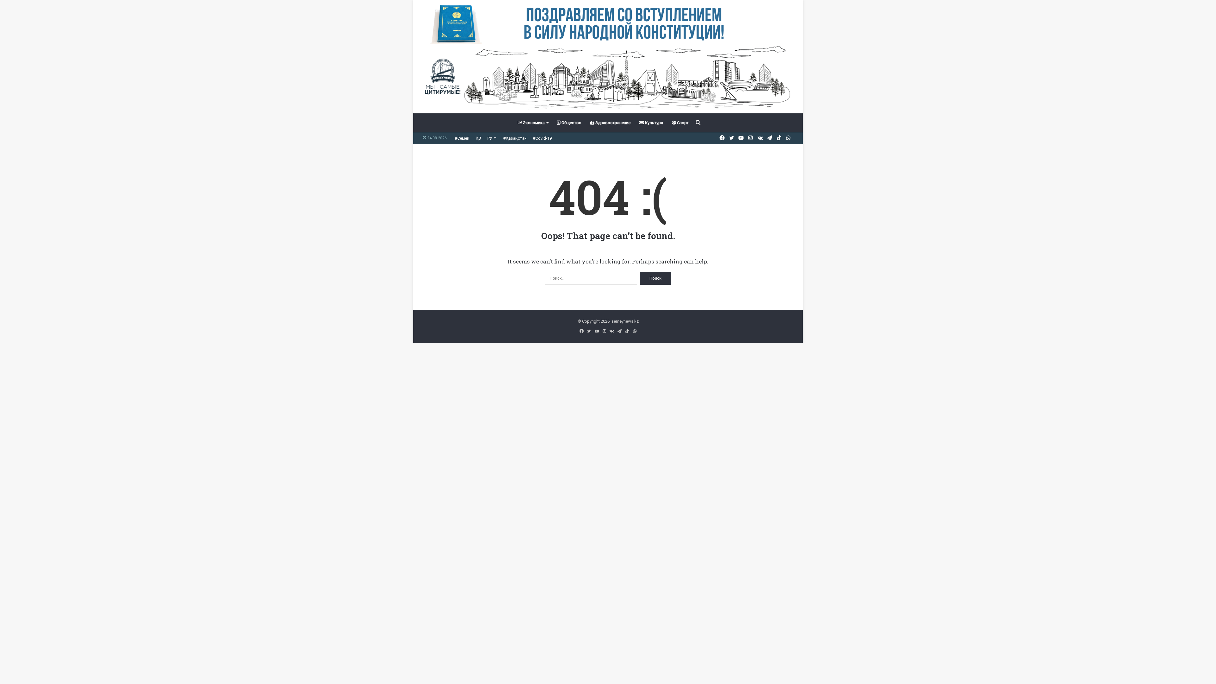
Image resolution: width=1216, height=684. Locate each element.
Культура (653, 122)
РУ (489, 138)
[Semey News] (608, 78)
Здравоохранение (612, 122)
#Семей (462, 138)
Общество (570, 122)
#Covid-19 (542, 138)
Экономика (533, 122)
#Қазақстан (515, 138)
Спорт (682, 122)
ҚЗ (478, 138)
